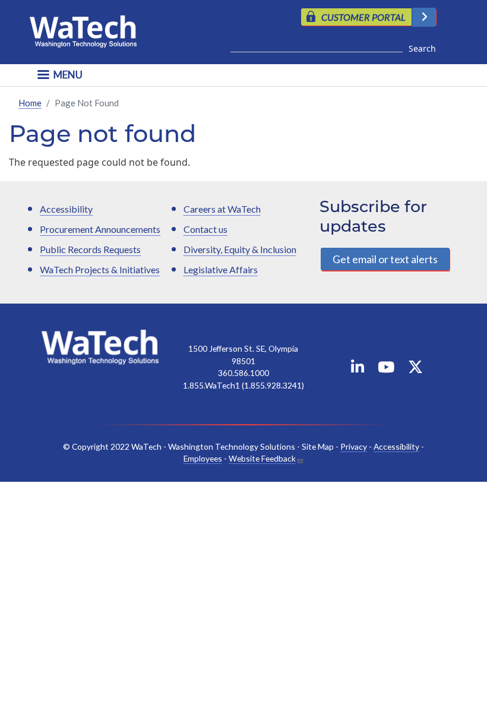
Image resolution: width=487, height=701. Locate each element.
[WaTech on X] (415, 369)
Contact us (205, 229)
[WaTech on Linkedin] (357, 369)
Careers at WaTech (222, 208)
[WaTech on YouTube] (386, 369)
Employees (203, 458)
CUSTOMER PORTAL (363, 17)
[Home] (88, 28)
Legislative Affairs (221, 269)
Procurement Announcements (100, 229)
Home (30, 102)
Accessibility (66, 208)
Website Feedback (262, 458)
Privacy (353, 446)
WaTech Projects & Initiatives (100, 269)
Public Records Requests (90, 249)
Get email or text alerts (385, 259)
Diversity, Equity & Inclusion (240, 249)
